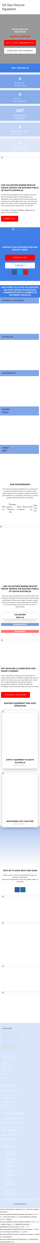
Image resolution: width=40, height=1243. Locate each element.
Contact (6, 1078)
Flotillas (6, 1095)
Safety (5, 1074)
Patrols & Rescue (10, 1091)
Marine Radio (8, 1102)
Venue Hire (7, 1070)
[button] (20, 514)
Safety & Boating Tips (13, 1123)
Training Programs (11, 1119)
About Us (6, 1066)
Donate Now (8, 1135)
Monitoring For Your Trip (20, 821)
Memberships (8, 1139)
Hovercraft (8, 1098)
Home (4, 1063)
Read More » (20, 765)
